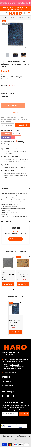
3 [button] (17, 289)
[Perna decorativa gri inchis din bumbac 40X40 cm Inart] (8, 263)
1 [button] (13, 289)
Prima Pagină (5, 17)
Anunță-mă (22, 125)
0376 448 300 (14, 365)
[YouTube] (13, 396)
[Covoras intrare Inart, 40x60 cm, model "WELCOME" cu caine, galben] (23, 263)
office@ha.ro (13, 372)
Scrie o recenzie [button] (15, 239)
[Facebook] (3, 396)
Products (13, 17)
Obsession (10, 75)
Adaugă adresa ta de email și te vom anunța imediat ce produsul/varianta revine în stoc (14, 120)
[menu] (2, 13)
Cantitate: (4, 97)
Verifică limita (6, 137)
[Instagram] (8, 396)
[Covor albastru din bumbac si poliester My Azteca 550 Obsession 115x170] (16, 308)
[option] (15, 34)
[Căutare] (7, 13)
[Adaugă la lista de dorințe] (28, 106)
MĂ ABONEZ (24, 414)
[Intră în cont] (24, 13)
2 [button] (15, 289)
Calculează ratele (8, 141)
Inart (3, 272)
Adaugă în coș (8, 284)
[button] (25, 47)
